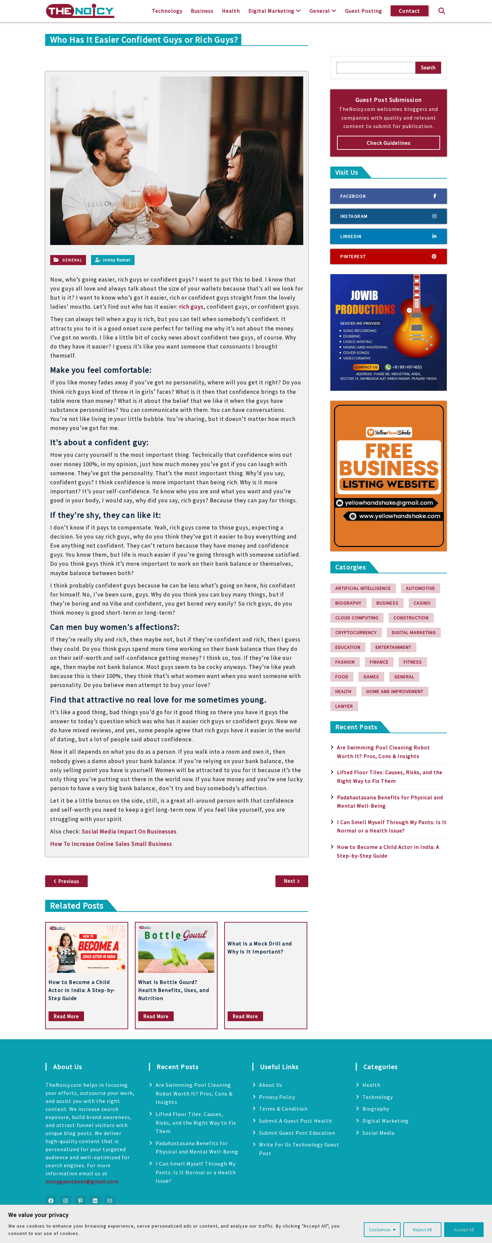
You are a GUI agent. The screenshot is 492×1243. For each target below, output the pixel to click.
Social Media (378, 1132)
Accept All (464, 1230)
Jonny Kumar (116, 260)
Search (428, 67)
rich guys (191, 306)
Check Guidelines (389, 142)
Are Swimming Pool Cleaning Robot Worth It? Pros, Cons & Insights (194, 1093)
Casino (422, 603)
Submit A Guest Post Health (295, 1120)
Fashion (345, 662)
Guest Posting (363, 10)
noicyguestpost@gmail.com (82, 1181)
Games (371, 677)
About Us (270, 1084)
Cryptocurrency (356, 632)
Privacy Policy (277, 1097)
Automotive (420, 588)
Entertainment (393, 647)
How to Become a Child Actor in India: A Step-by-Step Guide (82, 990)
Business (202, 10)
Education (347, 647)
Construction (411, 618)
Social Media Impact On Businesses (129, 831)
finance (379, 662)
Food (341, 677)
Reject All (422, 1230)
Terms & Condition (283, 1108)
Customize (380, 1230)
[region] (246, 1224)
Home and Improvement (394, 691)
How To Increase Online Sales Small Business (111, 844)
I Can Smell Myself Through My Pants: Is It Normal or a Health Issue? (196, 1172)
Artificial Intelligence (363, 588)
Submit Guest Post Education (297, 1132)
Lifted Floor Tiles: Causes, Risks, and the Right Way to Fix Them (196, 1122)
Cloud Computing (357, 618)
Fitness (413, 662)
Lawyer (344, 706)
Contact (409, 10)
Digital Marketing (271, 10)
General (320, 10)
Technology (167, 10)
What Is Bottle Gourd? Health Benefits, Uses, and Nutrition (173, 990)
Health (231, 10)
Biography (348, 603)
